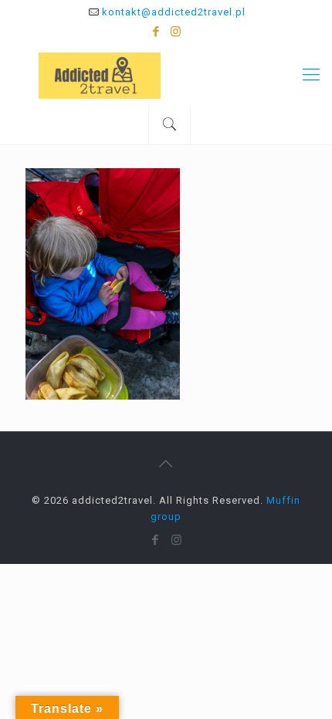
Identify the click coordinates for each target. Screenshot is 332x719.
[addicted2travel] (166, 75)
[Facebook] (156, 32)
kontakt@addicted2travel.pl (174, 12)
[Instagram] (176, 32)
